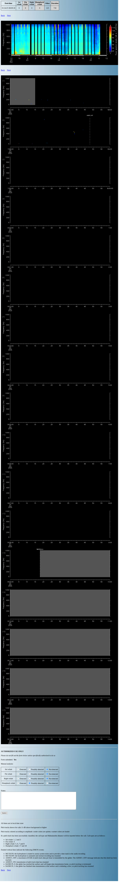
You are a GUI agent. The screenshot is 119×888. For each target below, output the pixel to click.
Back (3, 15)
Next (9, 15)
